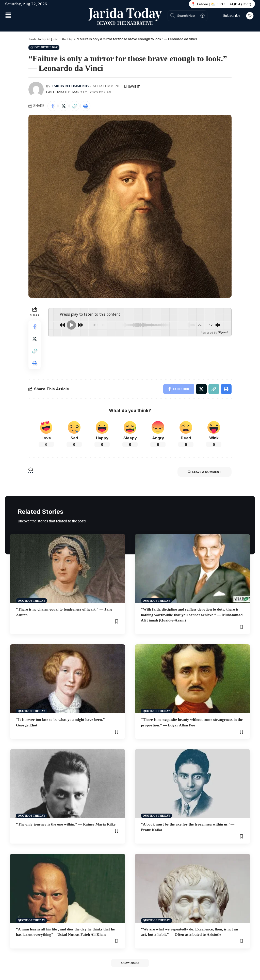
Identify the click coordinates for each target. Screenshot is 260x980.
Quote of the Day (44, 47)
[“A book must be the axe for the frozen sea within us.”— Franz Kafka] (192, 783)
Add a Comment (106, 86)
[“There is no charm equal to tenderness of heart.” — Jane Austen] (67, 568)
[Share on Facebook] (52, 106)
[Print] (85, 106)
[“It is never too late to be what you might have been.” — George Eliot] (67, 678)
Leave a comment (206, 472)
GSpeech (223, 332)
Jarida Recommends (70, 86)
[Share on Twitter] (63, 106)
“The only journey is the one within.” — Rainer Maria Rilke (66, 824)
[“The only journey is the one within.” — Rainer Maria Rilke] (67, 783)
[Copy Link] (74, 106)
